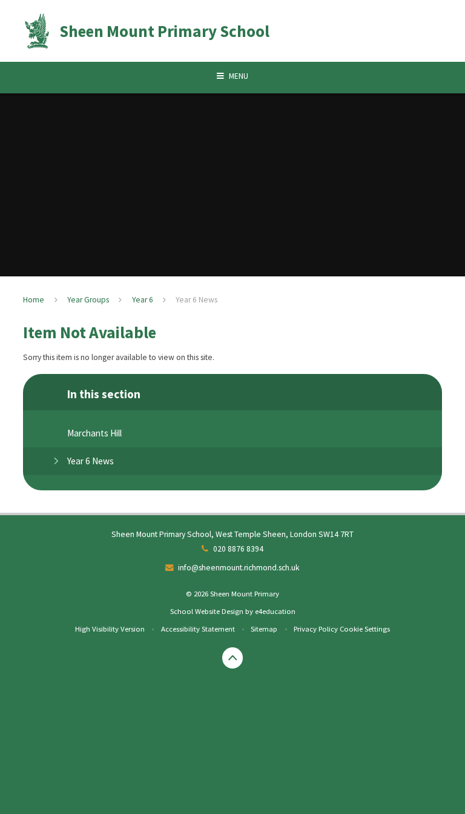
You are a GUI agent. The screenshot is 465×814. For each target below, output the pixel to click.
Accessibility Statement (198, 628)
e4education (275, 611)
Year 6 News (196, 300)
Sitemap (264, 628)
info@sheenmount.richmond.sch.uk (239, 567)
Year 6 (142, 300)
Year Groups (88, 300)
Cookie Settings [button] (365, 628)
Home (33, 300)
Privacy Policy (316, 628)
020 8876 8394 (238, 549)
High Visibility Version (110, 628)
